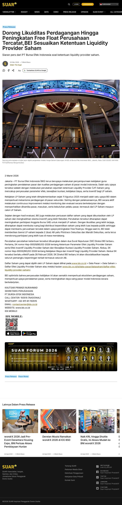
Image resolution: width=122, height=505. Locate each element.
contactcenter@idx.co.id (24, 304)
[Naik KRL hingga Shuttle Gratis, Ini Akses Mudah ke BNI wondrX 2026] (96, 421)
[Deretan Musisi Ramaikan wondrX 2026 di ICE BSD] (58, 421)
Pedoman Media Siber (73, 469)
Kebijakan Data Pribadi (74, 477)
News (37, 12)
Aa (19, 70)
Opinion (84, 12)
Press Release (69, 12)
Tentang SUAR (70, 466)
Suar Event (98, 12)
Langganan (87, 4)
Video (55, 12)
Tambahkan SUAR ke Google (36, 70)
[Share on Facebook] (8, 70)
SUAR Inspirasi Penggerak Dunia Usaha (24, 501)
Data (46, 12)
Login (76, 4)
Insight (24, 12)
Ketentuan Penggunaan (74, 473)
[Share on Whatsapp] (3, 70)
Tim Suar (18, 65)
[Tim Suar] (5, 64)
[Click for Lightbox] (61, 326)
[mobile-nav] (69, 4)
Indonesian (106, 4)
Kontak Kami (70, 480)
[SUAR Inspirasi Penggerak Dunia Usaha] (9, 4)
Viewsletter (8, 12)
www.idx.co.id (78, 263)
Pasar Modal (23, 376)
